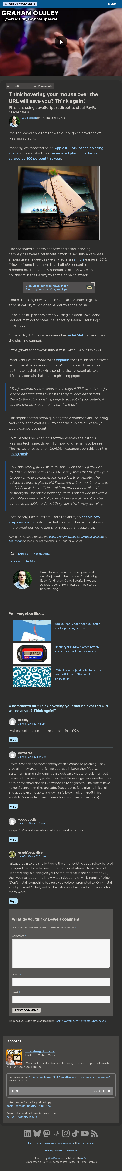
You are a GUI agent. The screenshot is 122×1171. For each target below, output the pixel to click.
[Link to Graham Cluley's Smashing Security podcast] (56, 1132)
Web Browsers (42, 553)
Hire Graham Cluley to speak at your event (51, 1142)
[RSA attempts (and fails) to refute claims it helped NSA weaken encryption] (32, 676)
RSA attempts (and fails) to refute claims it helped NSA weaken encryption (78, 674)
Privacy (49, 1150)
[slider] (53, 1090)
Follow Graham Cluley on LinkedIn (69, 536)
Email (16, 992)
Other (48, 1106)
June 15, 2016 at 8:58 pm (32, 723)
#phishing (31, 561)
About (90, 1142)
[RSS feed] (94, 1132)
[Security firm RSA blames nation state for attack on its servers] (32, 653)
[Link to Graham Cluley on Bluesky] (37, 1132)
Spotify (31, 1106)
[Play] (12, 1091)
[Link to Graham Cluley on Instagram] (66, 1132)
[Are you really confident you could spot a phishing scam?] (32, 630)
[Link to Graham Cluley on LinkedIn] (27, 1132)
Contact (80, 1142)
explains (63, 360)
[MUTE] (103, 1091)
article (79, 259)
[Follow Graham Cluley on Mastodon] (47, 1132)
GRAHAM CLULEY (30, 13)
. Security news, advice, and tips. (47, 287)
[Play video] (61, 42)
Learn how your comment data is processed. (81, 1020)
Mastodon (15, 541)
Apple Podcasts (15, 1106)
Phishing (23, 553)
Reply (13, 740)
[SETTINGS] (109, 1091)
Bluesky (98, 536)
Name (16, 974)
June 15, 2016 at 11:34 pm (32, 756)
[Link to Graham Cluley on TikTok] (75, 1132)
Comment (19, 936)
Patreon (11, 1116)
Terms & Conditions (66, 1150)
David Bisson (29, 117)
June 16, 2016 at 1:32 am (31, 823)
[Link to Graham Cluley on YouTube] (85, 1132)
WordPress (54, 1158)
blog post (19, 454)
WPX (83, 1158)
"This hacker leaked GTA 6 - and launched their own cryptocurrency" (69, 1077)
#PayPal (15, 561)
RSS (40, 1106)
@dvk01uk (75, 335)
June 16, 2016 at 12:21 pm (32, 856)
